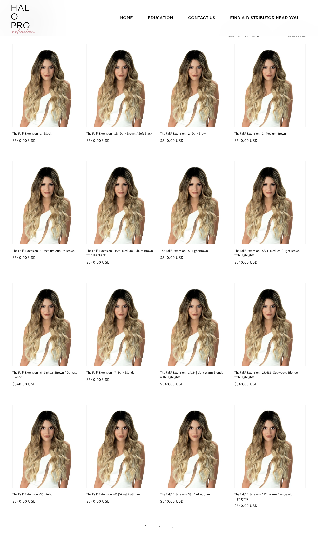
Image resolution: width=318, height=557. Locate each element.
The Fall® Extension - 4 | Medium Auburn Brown (43, 251)
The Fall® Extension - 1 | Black (31, 133)
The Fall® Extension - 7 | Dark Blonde (110, 372)
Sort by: (234, 35)
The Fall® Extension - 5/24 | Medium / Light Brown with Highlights (267, 253)
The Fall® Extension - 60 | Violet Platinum (113, 494)
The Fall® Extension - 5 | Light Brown (184, 251)
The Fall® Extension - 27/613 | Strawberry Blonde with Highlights (266, 374)
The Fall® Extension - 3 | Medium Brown (260, 133)
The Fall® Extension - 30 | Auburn (33, 494)
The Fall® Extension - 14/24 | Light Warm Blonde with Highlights (191, 374)
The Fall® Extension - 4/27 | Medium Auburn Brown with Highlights (119, 253)
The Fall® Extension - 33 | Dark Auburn (185, 494)
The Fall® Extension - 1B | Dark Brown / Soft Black (119, 133)
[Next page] (172, 526)
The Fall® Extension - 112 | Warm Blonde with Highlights (263, 496)
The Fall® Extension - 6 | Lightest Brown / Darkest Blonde (44, 374)
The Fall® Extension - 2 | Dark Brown (183, 133)
